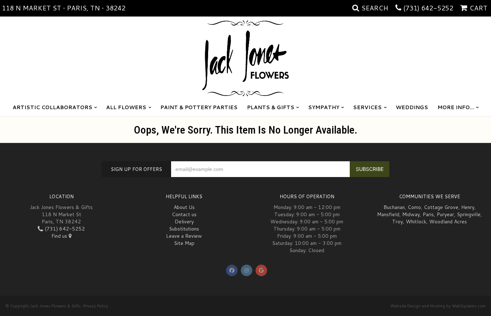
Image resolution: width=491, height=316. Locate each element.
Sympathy (323, 107)
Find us (60, 236)
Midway (411, 214)
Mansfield (388, 214)
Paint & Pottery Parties (199, 107)
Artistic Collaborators (52, 107)
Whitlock (416, 221)
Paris (428, 214)
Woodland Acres (448, 221)
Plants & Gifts (270, 107)
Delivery (184, 221)
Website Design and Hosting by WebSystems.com (438, 306)
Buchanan (394, 207)
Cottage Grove (441, 207)
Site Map (184, 243)
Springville (469, 214)
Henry (467, 207)
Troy (397, 221)
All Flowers (126, 107)
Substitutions (184, 228)
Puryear (445, 214)
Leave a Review (184, 236)
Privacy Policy (95, 306)
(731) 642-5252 (428, 8)
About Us (184, 207)
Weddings (412, 107)
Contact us (184, 214)
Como (414, 207)
